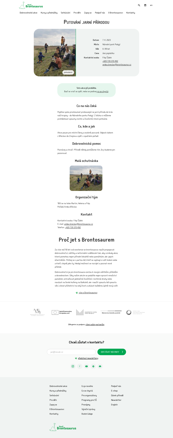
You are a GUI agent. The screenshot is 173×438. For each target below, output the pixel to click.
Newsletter (116, 400)
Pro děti (77, 13)
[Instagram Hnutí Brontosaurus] (73, 366)
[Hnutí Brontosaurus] (67, 427)
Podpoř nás (100, 13)
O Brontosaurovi (115, 13)
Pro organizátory (89, 395)
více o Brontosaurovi (88, 292)
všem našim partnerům (95, 324)
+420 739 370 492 (110, 61)
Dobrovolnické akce (28, 13)
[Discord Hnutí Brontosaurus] (100, 366)
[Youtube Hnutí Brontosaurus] (86, 366)
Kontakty (130, 13)
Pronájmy (86, 404)
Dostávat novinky (110, 352)
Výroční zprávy (88, 409)
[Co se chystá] (145, 5)
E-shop (114, 391)
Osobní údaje (87, 414)
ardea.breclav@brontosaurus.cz (117, 64)
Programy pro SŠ (89, 400)
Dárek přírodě (117, 395)
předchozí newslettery (88, 358)
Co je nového (87, 386)
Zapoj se (88, 13)
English (114, 404)
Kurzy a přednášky (49, 13)
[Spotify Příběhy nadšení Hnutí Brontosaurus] (93, 366)
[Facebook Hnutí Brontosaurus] (79, 366)
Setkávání (65, 13)
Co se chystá (87, 391)
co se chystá (102, 91)
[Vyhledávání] (139, 5)
